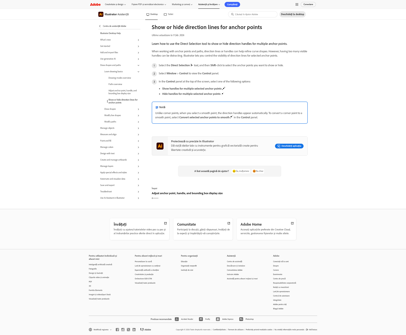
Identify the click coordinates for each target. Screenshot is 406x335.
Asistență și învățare (208, 4)
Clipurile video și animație (99, 277)
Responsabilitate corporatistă (284, 283)
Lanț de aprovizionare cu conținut (147, 266)
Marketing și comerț (181, 4)
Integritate (277, 300)
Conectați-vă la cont (281, 261)
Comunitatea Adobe (234, 270)
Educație (184, 261)
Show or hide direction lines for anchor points (123, 101)
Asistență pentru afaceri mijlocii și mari (242, 279)
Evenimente (277, 274)
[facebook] (117, 329)
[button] (296, 4)
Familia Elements (95, 290)
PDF (90, 282)
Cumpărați (232, 4)
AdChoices (313, 329)
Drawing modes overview (119, 78)
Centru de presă (279, 279)
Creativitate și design (114, 4)
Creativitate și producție (144, 274)
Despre (276, 266)
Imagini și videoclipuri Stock (100, 294)
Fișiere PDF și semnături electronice (148, 4)
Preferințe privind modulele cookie (259, 329)
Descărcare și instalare (236, 266)
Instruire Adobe (233, 274)
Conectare (308, 4)
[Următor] (269, 196)
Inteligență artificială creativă (100, 264)
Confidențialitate (219, 329)
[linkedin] (134, 329)
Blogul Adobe (278, 309)
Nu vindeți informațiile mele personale (289, 329)
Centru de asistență (234, 261)
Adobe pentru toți (280, 304)
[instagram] (122, 329)
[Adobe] (95, 4)
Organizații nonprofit (189, 266)
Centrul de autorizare (281, 296)
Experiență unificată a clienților (147, 270)
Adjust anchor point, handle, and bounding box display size (122, 92)
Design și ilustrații (96, 273)
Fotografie (93, 269)
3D (90, 286)
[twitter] (128, 329)
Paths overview (115, 84)
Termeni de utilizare (236, 329)
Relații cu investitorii (281, 287)
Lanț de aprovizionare (281, 291)
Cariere (276, 270)
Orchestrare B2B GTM (143, 279)
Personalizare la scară (143, 261)
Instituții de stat (187, 270)
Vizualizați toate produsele (99, 299)
